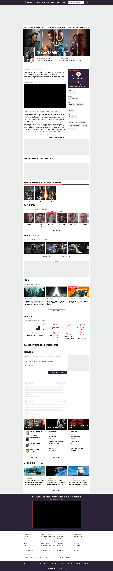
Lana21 (33, 439)
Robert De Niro (60, 545)
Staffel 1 (29, 201)
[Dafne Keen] (29, 218)
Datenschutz (42, 563)
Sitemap (26, 538)
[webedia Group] (56, 568)
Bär (69, 128)
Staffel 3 (51, 201)
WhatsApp (60, 557)
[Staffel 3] (51, 193)
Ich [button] (42, 377)
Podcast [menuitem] (53, 2)
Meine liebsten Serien (35, 443)
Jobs (62, 563)
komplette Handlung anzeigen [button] (56, 137)
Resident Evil (76, 543)
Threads (53, 557)
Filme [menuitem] (38, 2)
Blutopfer (73, 434)
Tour (25, 548)
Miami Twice (34, 451)
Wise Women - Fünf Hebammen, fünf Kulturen (48, 541)
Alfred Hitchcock (60, 550)
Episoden (38, 27)
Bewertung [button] (63, 377)
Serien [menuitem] (43, 2)
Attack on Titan (52, 434)
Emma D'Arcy (60, 543)
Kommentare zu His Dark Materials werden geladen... (39, 361)
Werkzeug (71, 122)
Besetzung (58, 27)
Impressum (26, 563)
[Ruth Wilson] (51, 218)
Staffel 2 (40, 201)
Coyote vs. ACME (77, 545)
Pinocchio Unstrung (57, 499)
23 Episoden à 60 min (73, 98)
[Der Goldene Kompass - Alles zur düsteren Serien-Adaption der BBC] (78, 291)
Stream (33, 27)
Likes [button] (56, 377)
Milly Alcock (59, 548)
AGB (34, 563)
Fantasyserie (71, 104)
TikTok (47, 557)
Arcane (50, 438)
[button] (71, 85)
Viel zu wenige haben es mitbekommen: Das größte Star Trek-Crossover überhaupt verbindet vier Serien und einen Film (56, 482)
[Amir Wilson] (40, 218)
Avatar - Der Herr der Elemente (55, 446)
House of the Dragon (75, 441)
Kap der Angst (74, 431)
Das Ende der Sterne (78, 536)
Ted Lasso (73, 446)
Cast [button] (52, 211)
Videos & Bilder (31, 235)
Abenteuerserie (80, 104)
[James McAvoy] (62, 218)
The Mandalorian (52, 450)
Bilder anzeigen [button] (66, 256)
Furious (72, 453)
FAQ (25, 541)
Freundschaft (84, 125)
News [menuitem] (48, 2)
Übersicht (27, 27)
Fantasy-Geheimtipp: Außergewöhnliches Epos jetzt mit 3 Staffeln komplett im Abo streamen (56, 302)
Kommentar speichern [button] (57, 372)
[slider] (78, 82)
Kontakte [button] (32, 377)
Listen (81, 27)
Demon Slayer (51, 453)
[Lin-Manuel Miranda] (73, 218)
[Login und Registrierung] (87, 2)
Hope (75, 538)
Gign (72, 443)
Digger (75, 541)
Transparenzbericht (53, 563)
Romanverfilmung (72, 116)
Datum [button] (49, 377)
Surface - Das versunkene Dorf (77, 448)
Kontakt (25, 545)
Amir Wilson (44, 69)
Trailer (44, 27)
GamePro (78, 563)
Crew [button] (61, 211)
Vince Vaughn (60, 541)
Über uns (26, 536)
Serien (28, 23)
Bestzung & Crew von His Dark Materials (35, 209)
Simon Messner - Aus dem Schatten (48, 536)
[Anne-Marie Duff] (84, 218)
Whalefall (76, 550)
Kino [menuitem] (58, 2)
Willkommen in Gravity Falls (54, 443)
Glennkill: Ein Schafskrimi (46, 548)
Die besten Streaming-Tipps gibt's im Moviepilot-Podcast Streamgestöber (62, 60)
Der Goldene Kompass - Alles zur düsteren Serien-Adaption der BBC (78, 302)
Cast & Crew (30, 205)
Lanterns (73, 438)
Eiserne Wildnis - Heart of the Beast (81, 548)
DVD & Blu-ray (71, 27)
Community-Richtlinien (39, 356)
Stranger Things (52, 436)
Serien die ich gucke (34, 449)
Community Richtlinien (29, 550)
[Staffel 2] (40, 193)
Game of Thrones (52, 431)
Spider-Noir (73, 450)
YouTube (33, 557)
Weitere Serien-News (33, 462)
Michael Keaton (60, 536)
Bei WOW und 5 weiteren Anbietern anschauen (57, 58)
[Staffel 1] (29, 193)
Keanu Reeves (60, 538)
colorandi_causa (34, 435)
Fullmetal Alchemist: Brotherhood (56, 441)
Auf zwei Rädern (44, 538)
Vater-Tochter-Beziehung (80, 122)
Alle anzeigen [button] (56, 230)
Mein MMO (86, 563)
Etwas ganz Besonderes (46, 543)
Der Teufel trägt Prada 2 (46, 550)
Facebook (26, 557)
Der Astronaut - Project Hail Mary (48, 545)
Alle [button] (26, 377)
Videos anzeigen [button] (47, 256)
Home (25, 23)
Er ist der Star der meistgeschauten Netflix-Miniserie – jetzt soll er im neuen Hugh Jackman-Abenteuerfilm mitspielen (78, 482)
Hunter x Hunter (52, 448)
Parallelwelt (71, 110)
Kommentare (51, 27)
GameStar (69, 563)
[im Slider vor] (88, 27)
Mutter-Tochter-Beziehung (74, 125)
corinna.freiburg (34, 445)
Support (26, 543)
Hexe (74, 128)
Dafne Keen (35, 69)
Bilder (64, 27)
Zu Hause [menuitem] (63, 2)
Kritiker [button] (37, 377)
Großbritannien (72, 92)
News (77, 27)
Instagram (40, 557)
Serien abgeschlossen (35, 437)
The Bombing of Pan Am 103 (76, 436)
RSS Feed (68, 557)
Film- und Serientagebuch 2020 (36, 432)
